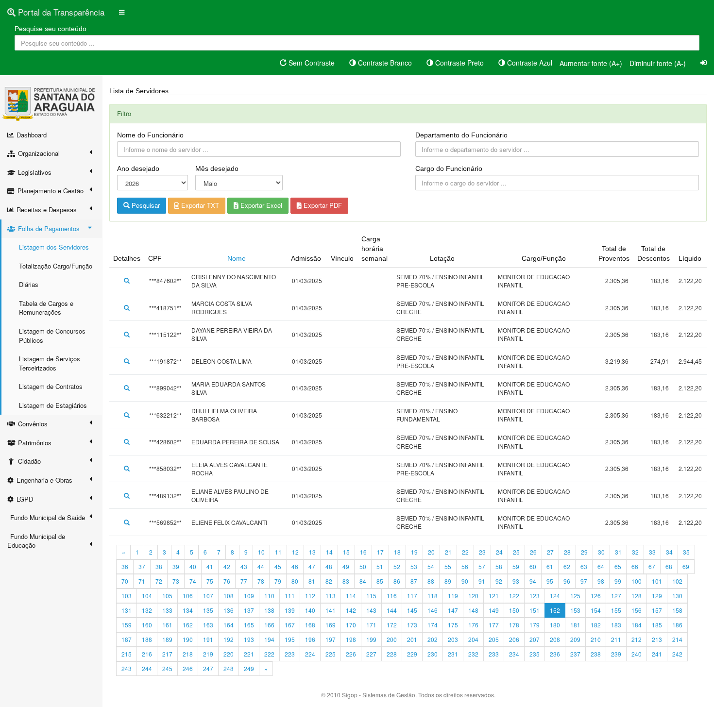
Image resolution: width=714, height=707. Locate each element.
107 (208, 595)
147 (453, 610)
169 (330, 625)
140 (310, 610)
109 (249, 595)
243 (126, 668)
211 (616, 639)
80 (294, 581)
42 (226, 566)
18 (397, 552)
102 (677, 581)
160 (147, 625)
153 (575, 610)
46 (294, 566)
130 (677, 595)
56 (464, 566)
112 (310, 595)
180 (555, 625)
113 (330, 595)
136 (228, 610)
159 (126, 625)
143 (371, 610)
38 (158, 566)
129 (657, 595)
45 (277, 566)
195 (290, 639)
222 (269, 654)
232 (473, 654)
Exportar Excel (260, 205)
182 (596, 625)
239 (616, 654)
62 (566, 566)
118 (432, 595)
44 (260, 566)
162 (188, 625)
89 (447, 581)
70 (124, 581)
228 (392, 654)
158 (677, 610)
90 (464, 581)
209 (575, 639)
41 (209, 566)
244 (147, 668)
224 (310, 654)
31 (618, 552)
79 (277, 581)
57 (481, 566)
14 (329, 552)
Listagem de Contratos (51, 386)
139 (290, 610)
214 (677, 639)
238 (596, 654)
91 (481, 581)
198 (351, 639)
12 (295, 552)
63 (583, 566)
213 (657, 639)
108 (228, 595)
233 (494, 654)
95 (549, 581)
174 (432, 625)
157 (657, 610)
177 (494, 625)
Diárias (28, 284)
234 (514, 654)
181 (575, 625)
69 (685, 566)
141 (330, 610)
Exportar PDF (322, 205)
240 (636, 654)
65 (617, 566)
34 (669, 552)
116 (392, 595)
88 (430, 581)
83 (345, 581)
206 (514, 639)
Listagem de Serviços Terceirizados (49, 363)
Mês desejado (216, 168)
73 (175, 581)
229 (412, 654)
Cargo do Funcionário (448, 168)
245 (167, 668)
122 (514, 595)
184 (636, 625)
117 (412, 595)
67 (651, 566)
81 (311, 581)
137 (249, 610)
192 (228, 639)
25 (516, 552)
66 (634, 566)
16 (363, 552)
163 (208, 625)
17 (380, 552)
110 (269, 595)
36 (124, 566)
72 (158, 581)
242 (677, 654)
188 (147, 639)
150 (514, 610)
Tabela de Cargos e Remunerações (46, 308)
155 (616, 610)
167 (290, 625)
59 (515, 566)
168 (310, 625)
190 (188, 639)
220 (228, 654)
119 (453, 595)
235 (534, 654)
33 (652, 552)
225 (330, 654)
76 (226, 581)
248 (228, 668)
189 (167, 639)
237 (575, 654)
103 (126, 595)
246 (188, 668)
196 (310, 639)
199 (371, 639)
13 (312, 552)
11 (278, 552)
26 (533, 552)
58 (498, 566)
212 (636, 639)
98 (600, 581)
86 (396, 581)
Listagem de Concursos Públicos (52, 335)
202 (432, 639)
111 (290, 595)
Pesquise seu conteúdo (50, 29)
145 (412, 610)
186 (677, 625)
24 (499, 552)
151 (534, 610)
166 (269, 625)
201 (412, 639)
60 (532, 566)
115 (371, 595)
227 (371, 654)
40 (192, 566)
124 (555, 595)
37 (141, 566)
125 (575, 595)
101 (657, 581)
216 (147, 654)
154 (596, 610)
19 (414, 552)
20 (431, 552)
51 (379, 566)
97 (583, 581)
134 (188, 610)
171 (371, 625)
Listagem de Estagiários (53, 405)
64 (600, 566)
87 (413, 581)
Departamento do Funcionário (461, 135)
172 (392, 625)
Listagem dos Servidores (54, 247)
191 (208, 639)
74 (192, 581)
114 (351, 595)
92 (498, 581)
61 (549, 566)
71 (141, 581)
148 (473, 610)
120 (473, 595)
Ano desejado (138, 168)
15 (346, 552)
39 (175, 566)
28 (567, 552)
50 (362, 566)
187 (126, 639)
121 (494, 595)
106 (188, 595)
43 (243, 566)
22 (465, 552)
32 (635, 552)
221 (249, 654)
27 (550, 552)
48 (328, 566)
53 (413, 566)
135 (208, 610)
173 (412, 625)
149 (494, 610)
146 (432, 610)
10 (261, 552)
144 (392, 610)
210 (596, 639)
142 (351, 610)
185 (657, 625)
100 (636, 581)
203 (453, 639)
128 (636, 595)
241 (657, 654)
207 (534, 639)
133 (167, 610)
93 (515, 581)
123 (534, 595)
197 (330, 639)
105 (167, 595)
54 (430, 566)
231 (453, 654)
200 (392, 639)
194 (269, 639)
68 (668, 566)
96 (566, 581)
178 (514, 625)
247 (208, 668)
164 (228, 625)
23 (482, 552)
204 (473, 639)
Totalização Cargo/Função (55, 265)
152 (555, 610)
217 (167, 654)
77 (243, 581)
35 (686, 552)
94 (532, 581)
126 (596, 595)
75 (209, 581)
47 (311, 566)
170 (351, 625)
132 (147, 610)
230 (432, 654)
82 (328, 581)
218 (188, 654)
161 (167, 625)
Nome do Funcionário (150, 135)
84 (362, 581)
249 (249, 668)
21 (448, 552)
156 (636, 610)
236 (555, 654)
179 (534, 625)
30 (601, 552)
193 (249, 639)
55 (447, 566)
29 (584, 552)
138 (269, 610)
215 (126, 654)
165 (249, 625)
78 (260, 581)
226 (351, 654)
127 (616, 595)
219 (208, 654)
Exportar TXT (199, 205)
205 (494, 639)
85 (379, 581)
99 (617, 581)
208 (555, 639)
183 (616, 625)
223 (290, 654)
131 (126, 610)
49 (345, 566)
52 (396, 566)
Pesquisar (145, 205)
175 (453, 625)
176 (473, 625)
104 (147, 595)
